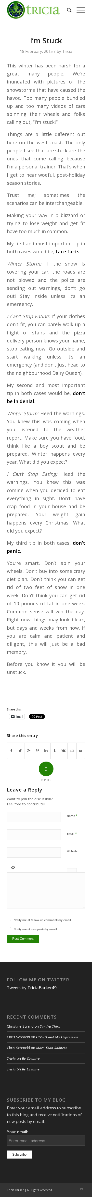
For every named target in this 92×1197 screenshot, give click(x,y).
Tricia (67, 51)
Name (72, 815)
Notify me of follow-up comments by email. (43, 920)
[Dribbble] (81, 1189)
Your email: (17, 1131)
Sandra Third (50, 1026)
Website (72, 851)
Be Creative (31, 1058)
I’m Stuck (46, 41)
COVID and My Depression (57, 1036)
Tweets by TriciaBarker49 (32, 987)
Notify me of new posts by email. (36, 929)
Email (72, 833)
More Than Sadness (51, 1047)
